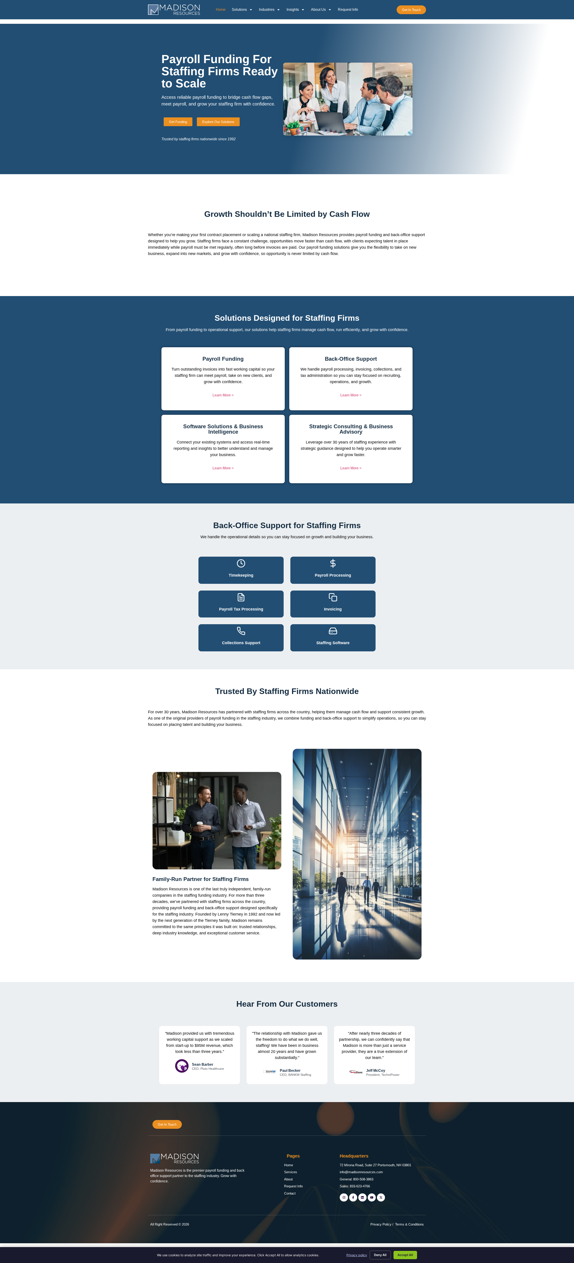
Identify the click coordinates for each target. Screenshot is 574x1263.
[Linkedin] (362, 1197)
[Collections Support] (241, 630)
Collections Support (241, 643)
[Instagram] (344, 1197)
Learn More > (223, 395)
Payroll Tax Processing (241, 609)
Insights (293, 9)
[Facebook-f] (353, 1197)
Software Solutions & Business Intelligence (223, 429)
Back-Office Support (351, 359)
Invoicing (333, 609)
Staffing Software (333, 643)
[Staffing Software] (332, 630)
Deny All (380, 1255)
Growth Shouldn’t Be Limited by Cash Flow (287, 214)
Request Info (348, 9)
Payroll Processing (333, 575)
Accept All (405, 1255)
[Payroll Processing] (332, 563)
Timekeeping (241, 575)
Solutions (239, 9)
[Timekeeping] (241, 563)
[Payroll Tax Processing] (241, 597)
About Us (318, 9)
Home (221, 9)
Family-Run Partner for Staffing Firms (200, 879)
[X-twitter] (381, 1197)
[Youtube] (372, 1197)
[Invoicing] (332, 597)
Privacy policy (356, 1255)
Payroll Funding (223, 359)
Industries (266, 9)
